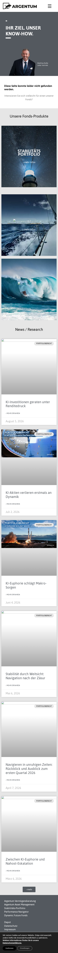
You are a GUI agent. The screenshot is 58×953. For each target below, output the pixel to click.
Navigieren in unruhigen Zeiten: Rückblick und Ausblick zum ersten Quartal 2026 (29, 769)
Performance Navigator (16, 911)
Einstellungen (24, 948)
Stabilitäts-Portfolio (14, 908)
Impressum (10, 929)
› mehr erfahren (13, 413)
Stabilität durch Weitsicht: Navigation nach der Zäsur (25, 676)
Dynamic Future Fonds (15, 915)
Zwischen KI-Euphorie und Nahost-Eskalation (25, 861)
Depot (7, 922)
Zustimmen (9, 948)
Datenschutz (10, 925)
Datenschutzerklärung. (12, 943)
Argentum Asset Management (19, 904)
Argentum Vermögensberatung (20, 901)
